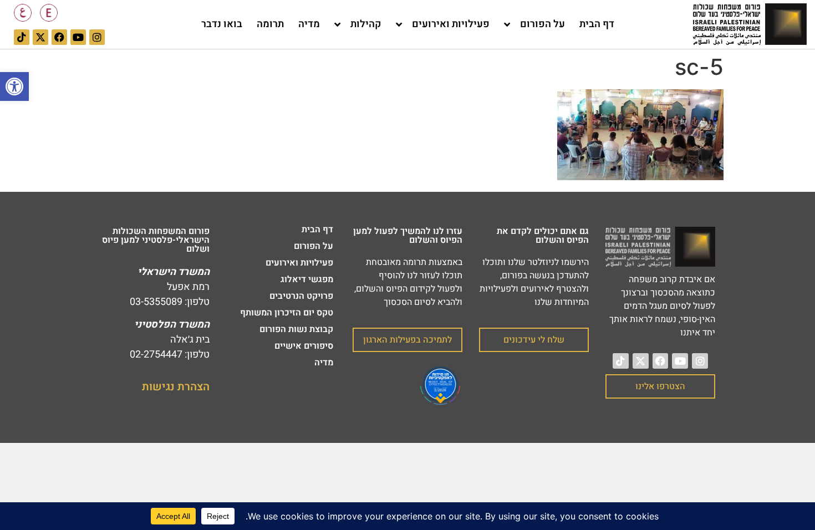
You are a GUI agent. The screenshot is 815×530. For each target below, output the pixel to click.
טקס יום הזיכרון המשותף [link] (286, 312)
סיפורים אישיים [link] (303, 346)
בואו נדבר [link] (221, 24)
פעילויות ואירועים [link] (451, 24)
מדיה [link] (309, 24)
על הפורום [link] (542, 24)
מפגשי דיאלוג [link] (307, 279)
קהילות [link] (365, 24)
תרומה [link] (270, 24)
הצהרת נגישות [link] (176, 387)
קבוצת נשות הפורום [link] (296, 329)
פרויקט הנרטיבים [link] (301, 296)
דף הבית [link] (596, 24)
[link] (14, 86)
